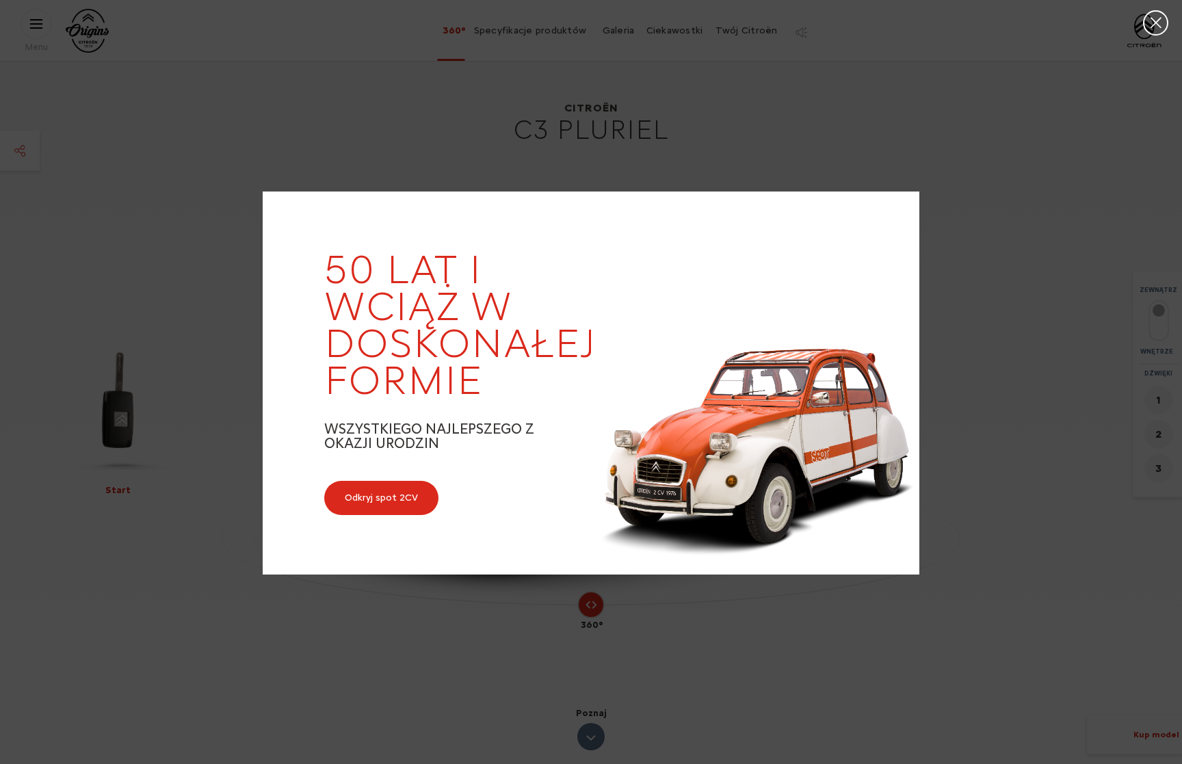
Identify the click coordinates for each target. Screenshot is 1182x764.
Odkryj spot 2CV (381, 497)
